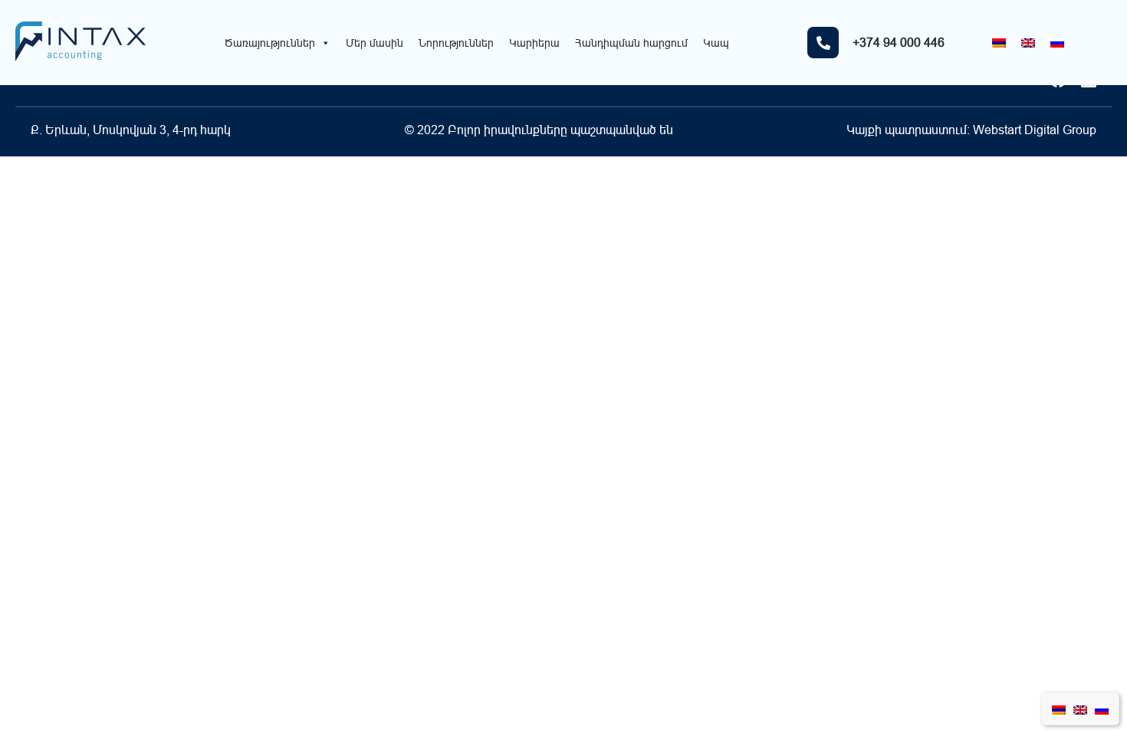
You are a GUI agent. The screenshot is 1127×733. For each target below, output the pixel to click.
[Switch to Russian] (1057, 42)
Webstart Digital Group (1034, 129)
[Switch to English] (1028, 42)
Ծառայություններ (270, 43)
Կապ (716, 43)
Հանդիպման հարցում (631, 43)
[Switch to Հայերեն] (999, 42)
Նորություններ (456, 43)
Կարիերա (534, 43)
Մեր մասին (374, 43)
